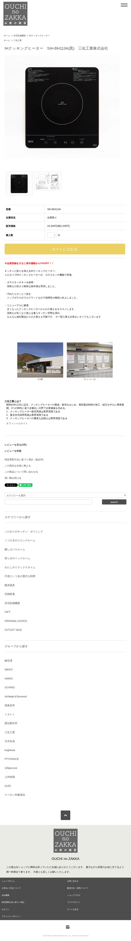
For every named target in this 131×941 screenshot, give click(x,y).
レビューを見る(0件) (16, 444)
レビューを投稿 (13, 450)
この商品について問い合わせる (21, 471)
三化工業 (17, 40)
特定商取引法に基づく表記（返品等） (25, 459)
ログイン (5, 909)
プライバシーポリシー (11, 916)
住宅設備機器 (19, 35)
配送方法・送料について (77, 888)
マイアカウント (73, 902)
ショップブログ (73, 895)
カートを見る (72, 909)
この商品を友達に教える (18, 465)
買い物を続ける (13, 478)
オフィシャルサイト (17, 423)
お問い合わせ (72, 881)
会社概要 (5, 895)
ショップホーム (8, 881)
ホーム (7, 35)
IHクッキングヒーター (39, 35)
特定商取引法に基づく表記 (13, 902)
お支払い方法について (11, 888)
